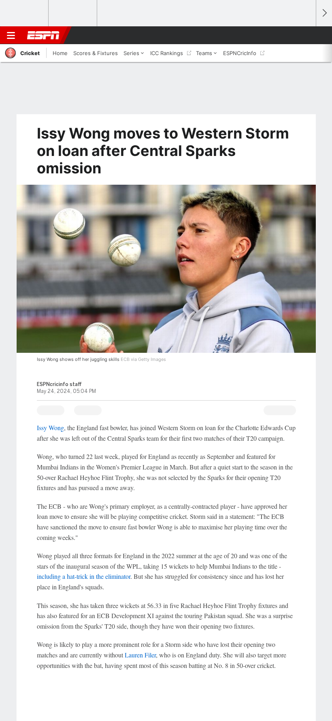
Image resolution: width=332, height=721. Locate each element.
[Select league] (24, 13)
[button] (305, 35)
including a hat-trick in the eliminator (83, 576)
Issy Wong (50, 427)
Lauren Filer (140, 655)
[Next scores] (324, 13)
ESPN (43, 35)
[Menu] (11, 35)
